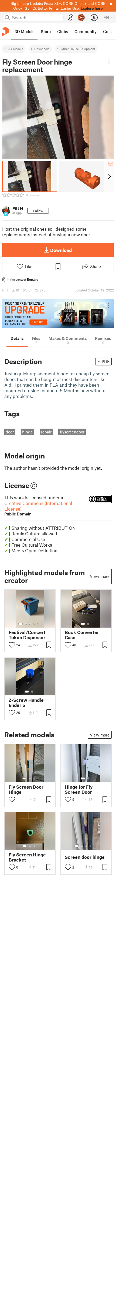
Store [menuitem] (46, 31)
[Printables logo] (5, 31)
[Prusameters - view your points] (81, 17)
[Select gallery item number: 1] (20, 624)
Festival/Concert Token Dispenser (27, 635)
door (10, 431)
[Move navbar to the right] (110, 31)
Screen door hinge (85, 857)
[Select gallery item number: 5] (38, 624)
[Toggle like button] (12, 645)
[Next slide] (109, 176)
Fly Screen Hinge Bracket (27, 857)
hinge (27, 431)
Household (42, 49)
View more (100, 576)
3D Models (15, 49)
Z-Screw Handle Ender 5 (26, 703)
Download (61, 250)
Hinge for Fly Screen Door (79, 789)
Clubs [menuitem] (62, 31)
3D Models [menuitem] (24, 31)
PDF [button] (106, 361)
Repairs (32, 279)
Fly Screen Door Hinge (26, 789)
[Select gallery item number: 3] (30, 624)
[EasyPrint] (71, 17)
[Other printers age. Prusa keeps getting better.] (58, 313)
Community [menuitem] (85, 31)
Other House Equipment (78, 49)
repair (46, 431)
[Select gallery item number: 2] (26, 624)
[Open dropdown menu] (109, 61)
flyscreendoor (72, 431)
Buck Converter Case (82, 635)
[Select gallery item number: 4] (34, 624)
